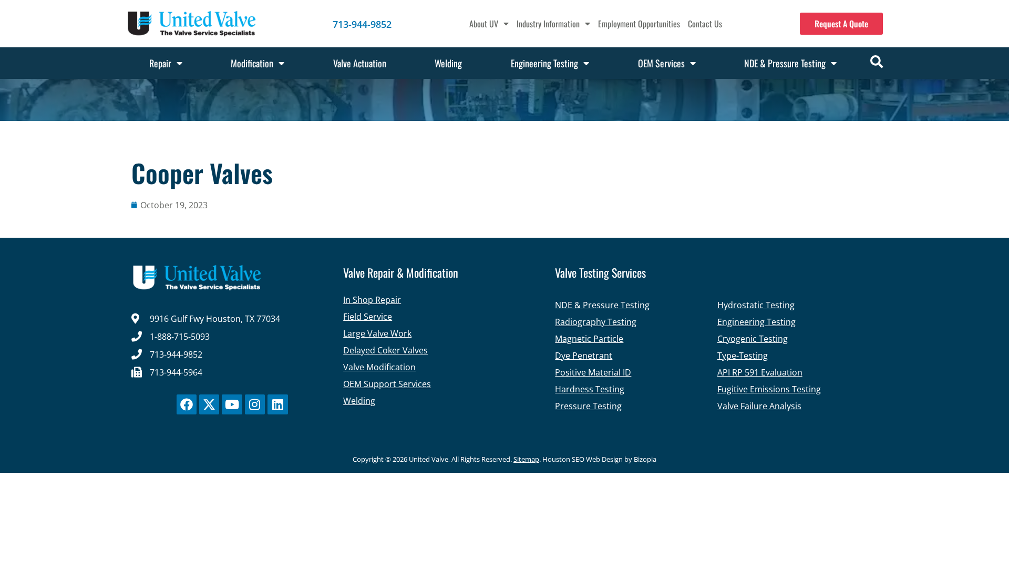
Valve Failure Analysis (759, 406)
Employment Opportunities (639, 23)
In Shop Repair (372, 300)
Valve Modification (379, 367)
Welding (448, 63)
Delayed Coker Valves (385, 350)
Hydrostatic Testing (756, 305)
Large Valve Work (377, 333)
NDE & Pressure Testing (785, 63)
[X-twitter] (209, 404)
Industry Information (548, 23)
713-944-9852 (362, 24)
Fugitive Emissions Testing (769, 389)
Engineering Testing (544, 63)
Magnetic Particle (589, 338)
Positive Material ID (593, 372)
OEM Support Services (387, 384)
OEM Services (661, 63)
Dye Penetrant (583, 355)
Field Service (367, 316)
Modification (252, 63)
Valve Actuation (359, 63)
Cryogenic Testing (752, 338)
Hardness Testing (589, 389)
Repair (160, 63)
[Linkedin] (277, 404)
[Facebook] (187, 404)
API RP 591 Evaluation (759, 372)
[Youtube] (232, 404)
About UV (483, 23)
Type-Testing (742, 355)
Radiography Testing (595, 322)
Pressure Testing (588, 406)
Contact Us (705, 23)
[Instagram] (255, 404)
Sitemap (526, 459)
